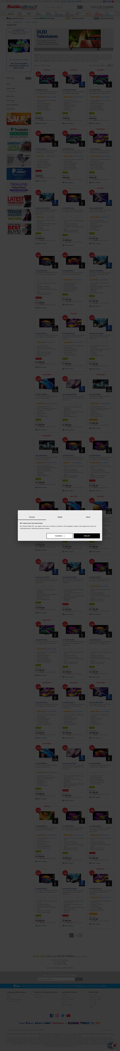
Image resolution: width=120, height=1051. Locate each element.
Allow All (87, 536)
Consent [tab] (32, 517)
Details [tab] (60, 517)
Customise (58, 536)
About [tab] (88, 517)
